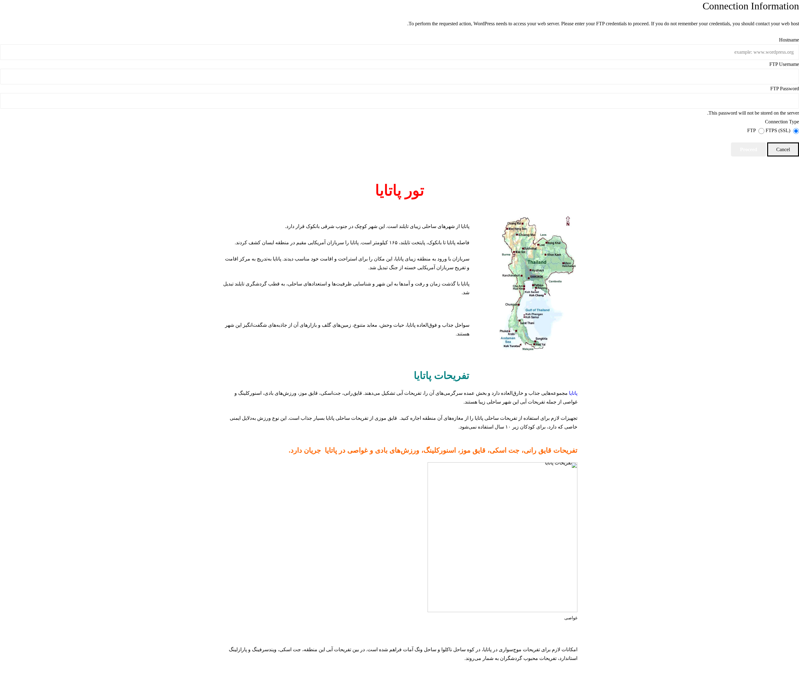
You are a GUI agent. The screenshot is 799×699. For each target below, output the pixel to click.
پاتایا (573, 393)
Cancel (783, 149)
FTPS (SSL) (777, 130)
